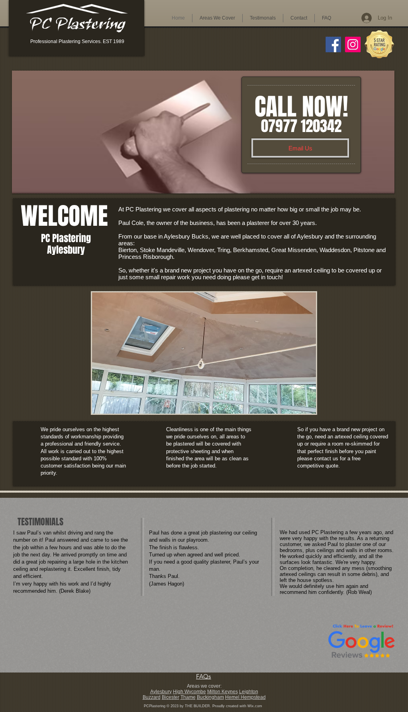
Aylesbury (161, 691)
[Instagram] (353, 44)
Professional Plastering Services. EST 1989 (77, 41)
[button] (217, 18)
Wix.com (254, 706)
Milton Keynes (222, 691)
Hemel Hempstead (245, 697)
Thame (188, 697)
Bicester (170, 697)
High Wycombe (189, 691)
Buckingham (210, 697)
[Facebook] (333, 44)
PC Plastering (77, 27)
